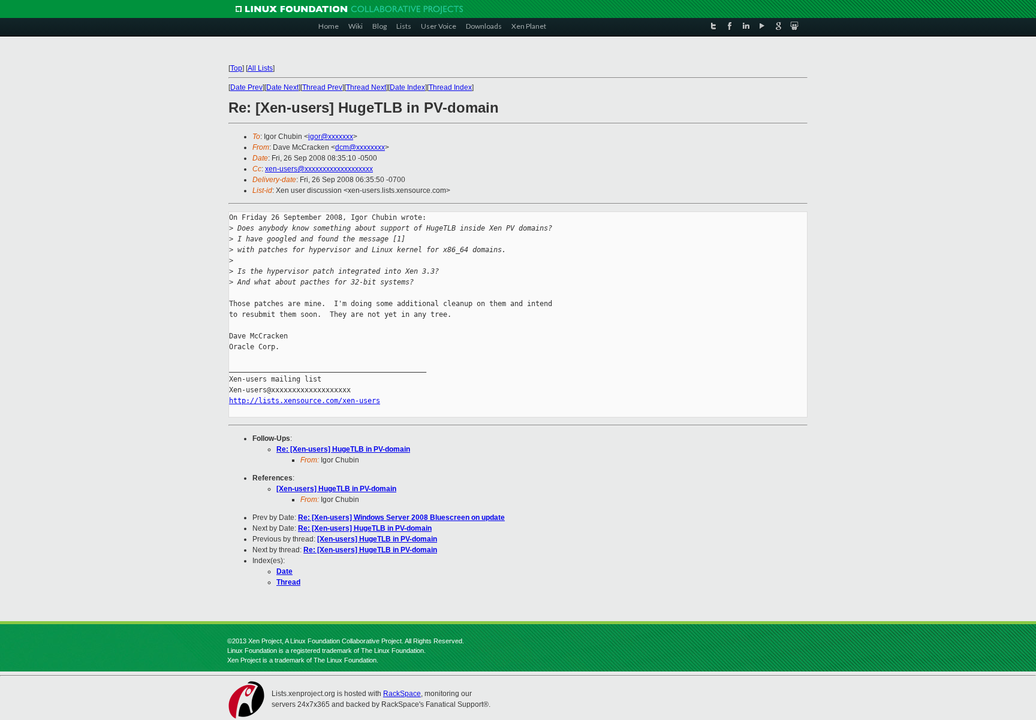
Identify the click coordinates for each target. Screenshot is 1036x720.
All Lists (260, 68)
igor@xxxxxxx (330, 136)
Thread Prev (322, 87)
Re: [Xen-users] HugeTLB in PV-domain (343, 449)
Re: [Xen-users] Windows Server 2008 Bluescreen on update (401, 517)
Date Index (407, 87)
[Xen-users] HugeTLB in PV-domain (336, 489)
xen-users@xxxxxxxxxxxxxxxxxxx (319, 169)
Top (236, 68)
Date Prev (246, 87)
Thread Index (450, 87)
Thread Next (366, 87)
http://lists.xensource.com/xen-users (304, 401)
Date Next (282, 87)
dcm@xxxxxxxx (360, 147)
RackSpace (402, 693)
